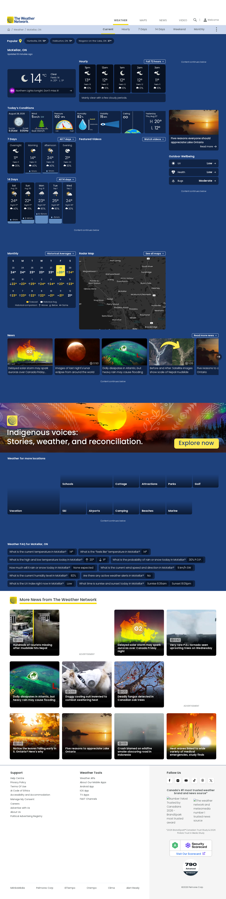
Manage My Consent (22, 799)
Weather (19, 29)
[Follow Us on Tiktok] (194, 781)
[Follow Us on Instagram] (178, 781)
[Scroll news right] (219, 357)
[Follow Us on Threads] (203, 781)
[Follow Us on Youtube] (186, 781)
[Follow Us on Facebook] (169, 781)
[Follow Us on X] (211, 781)
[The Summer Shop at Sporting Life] (206, 501)
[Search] (195, 20)
